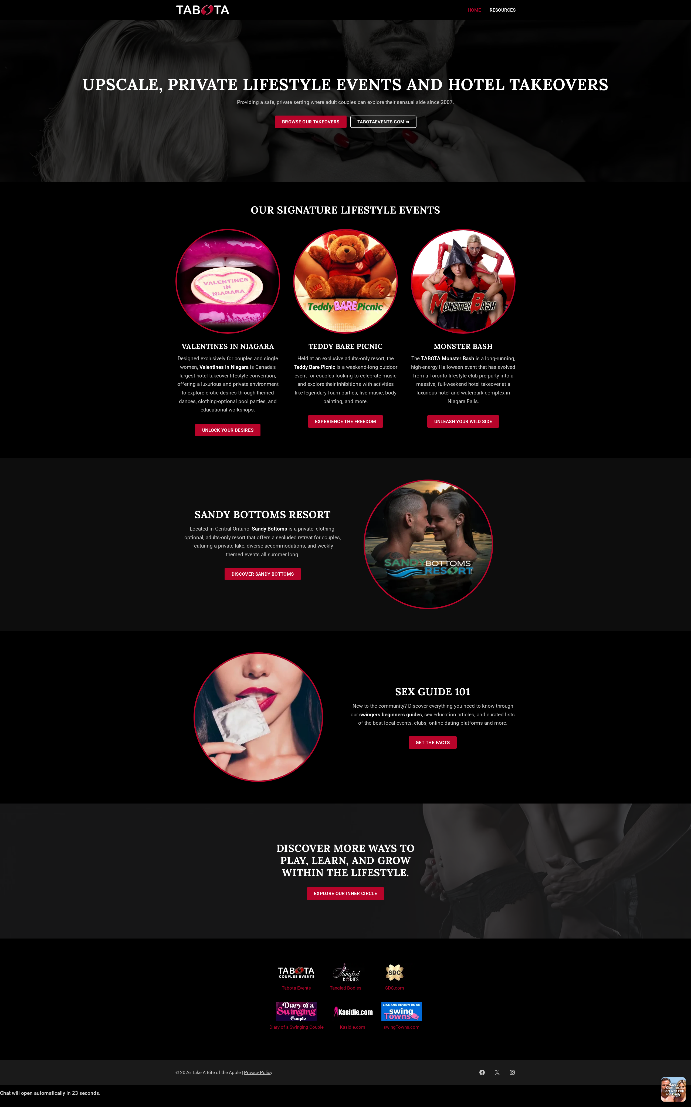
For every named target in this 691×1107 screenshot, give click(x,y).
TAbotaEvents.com (383, 121)
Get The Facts (433, 742)
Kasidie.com (352, 1027)
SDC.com (394, 988)
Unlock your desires (227, 430)
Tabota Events (296, 988)
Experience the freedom (345, 421)
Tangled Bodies (345, 988)
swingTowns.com (401, 1027)
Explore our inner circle (345, 893)
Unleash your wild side (463, 421)
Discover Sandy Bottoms (263, 574)
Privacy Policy (258, 1072)
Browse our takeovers (311, 121)
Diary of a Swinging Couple (296, 1027)
